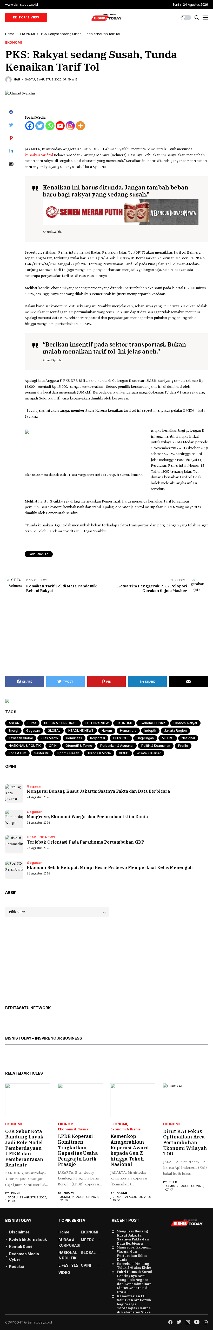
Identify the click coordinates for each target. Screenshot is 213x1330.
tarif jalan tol (38, 554)
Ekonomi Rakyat (185, 723)
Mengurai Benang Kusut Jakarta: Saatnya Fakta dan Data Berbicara (98, 791)
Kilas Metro (49, 738)
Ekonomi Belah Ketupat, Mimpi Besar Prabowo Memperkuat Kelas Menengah (110, 867)
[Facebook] (29, 125)
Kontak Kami (20, 1246)
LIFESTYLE (121, 738)
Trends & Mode (99, 753)
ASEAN (14, 723)
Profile (183, 746)
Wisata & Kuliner (149, 753)
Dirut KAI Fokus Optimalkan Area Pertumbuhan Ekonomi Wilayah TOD (185, 1142)
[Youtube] (60, 125)
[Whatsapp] (50, 125)
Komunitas (74, 738)
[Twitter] (39, 125)
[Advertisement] (106, 639)
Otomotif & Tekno (78, 746)
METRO (168, 738)
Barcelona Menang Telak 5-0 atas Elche (134, 1266)
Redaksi (16, 1266)
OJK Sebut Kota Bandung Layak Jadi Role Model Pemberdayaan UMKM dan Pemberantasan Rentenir (24, 1148)
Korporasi (97, 738)
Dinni (15, 1193)
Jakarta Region (175, 730)
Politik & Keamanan (155, 746)
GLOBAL (54, 730)
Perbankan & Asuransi (116, 746)
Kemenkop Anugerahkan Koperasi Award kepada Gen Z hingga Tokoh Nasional (129, 1150)
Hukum (107, 730)
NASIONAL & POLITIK (25, 746)
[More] (80, 125)
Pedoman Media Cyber (24, 1256)
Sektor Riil (41, 753)
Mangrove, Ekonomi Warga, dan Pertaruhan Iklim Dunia (87, 816)
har (17, 79)
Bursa (32, 723)
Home (9, 34)
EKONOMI (27, 34)
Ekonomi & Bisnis (152, 723)
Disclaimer (19, 1232)
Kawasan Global (21, 738)
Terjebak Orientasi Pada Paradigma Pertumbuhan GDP (85, 842)
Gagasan (33, 730)
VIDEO (124, 753)
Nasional (188, 738)
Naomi (69, 1193)
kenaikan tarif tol (39, 155)
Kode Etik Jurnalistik (28, 1239)
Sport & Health (68, 753)
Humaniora (128, 730)
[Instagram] (70, 125)
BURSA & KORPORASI (60, 723)
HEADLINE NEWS (81, 730)
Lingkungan (145, 738)
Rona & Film (17, 753)
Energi (13, 730)
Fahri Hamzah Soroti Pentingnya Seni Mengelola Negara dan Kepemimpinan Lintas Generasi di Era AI (134, 1282)
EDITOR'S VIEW (97, 723)
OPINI (53, 746)
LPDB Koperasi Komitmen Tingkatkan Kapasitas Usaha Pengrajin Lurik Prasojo (78, 1150)
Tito (173, 1182)
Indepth (150, 730)
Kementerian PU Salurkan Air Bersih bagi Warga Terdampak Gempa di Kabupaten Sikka (134, 1304)
